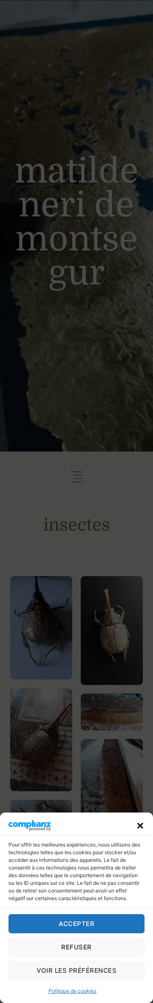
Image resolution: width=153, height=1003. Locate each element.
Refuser (76, 947)
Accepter (76, 924)
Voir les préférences (76, 970)
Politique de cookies (72, 991)
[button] (140, 825)
